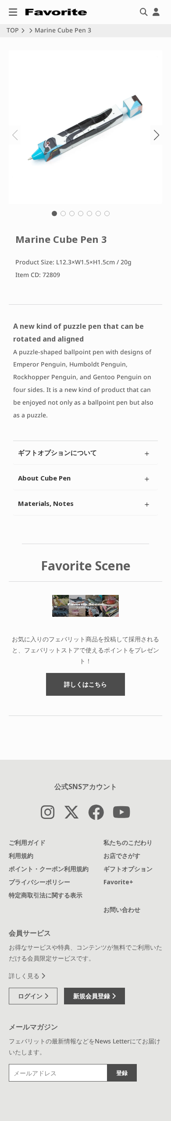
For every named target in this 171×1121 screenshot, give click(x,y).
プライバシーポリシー (39, 882)
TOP (13, 30)
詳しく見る (25, 976)
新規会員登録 (92, 996)
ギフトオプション (128, 869)
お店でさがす (121, 855)
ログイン (31, 996)
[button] (54, 213)
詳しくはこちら (85, 684)
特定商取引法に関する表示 (45, 895)
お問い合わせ (121, 909)
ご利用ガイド (27, 842)
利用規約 (21, 855)
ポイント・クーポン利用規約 (49, 869)
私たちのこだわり (128, 842)
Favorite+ (118, 882)
